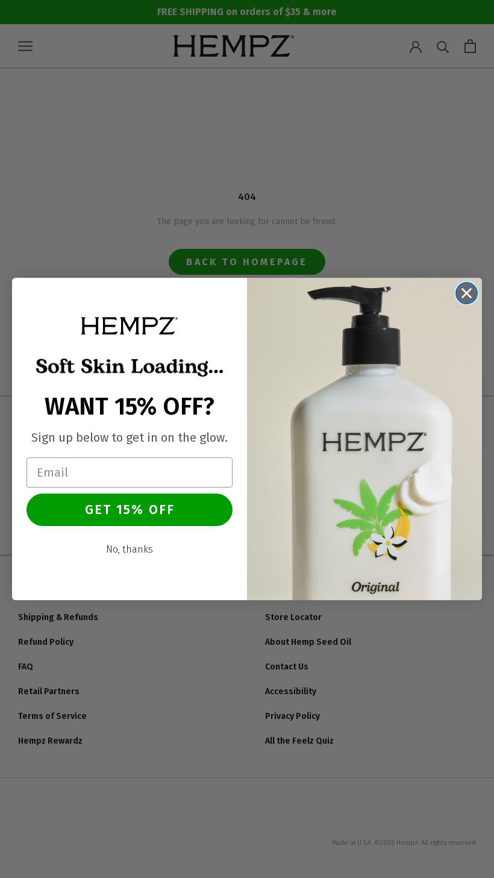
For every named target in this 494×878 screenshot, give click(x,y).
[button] (129, 325)
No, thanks (129, 549)
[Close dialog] (466, 293)
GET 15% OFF (130, 509)
